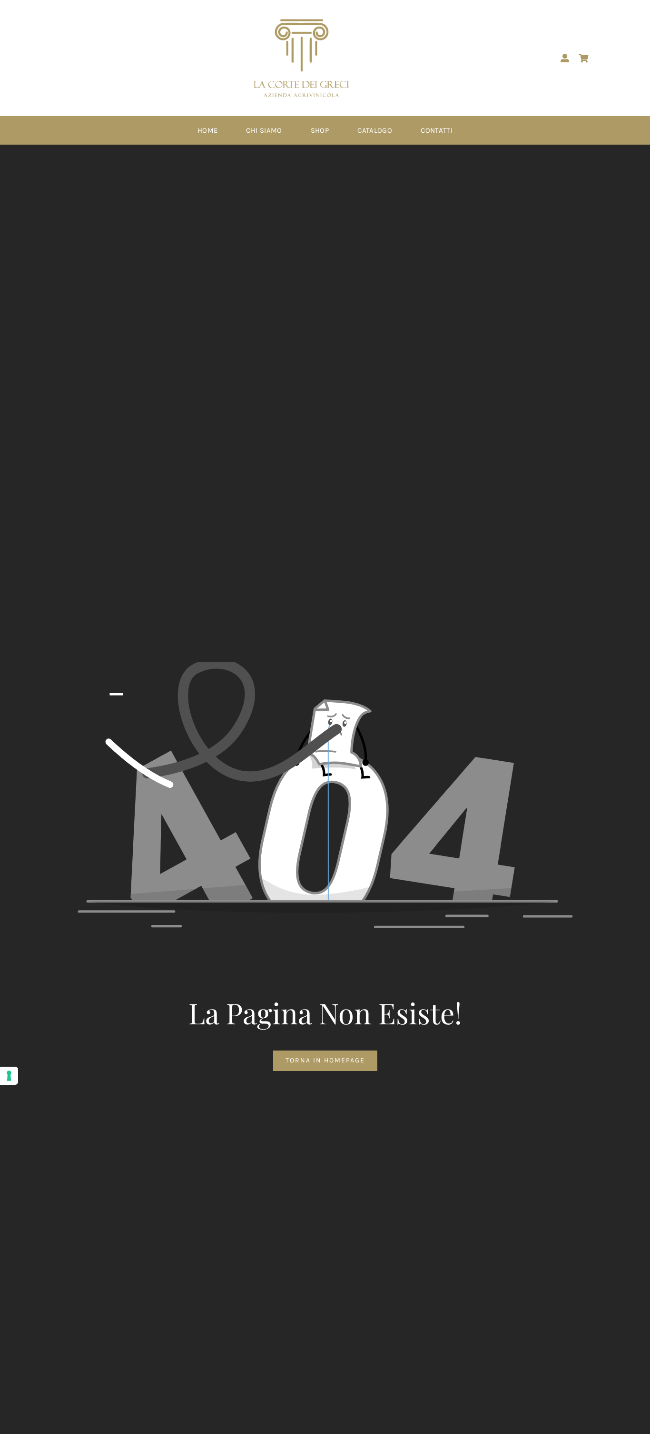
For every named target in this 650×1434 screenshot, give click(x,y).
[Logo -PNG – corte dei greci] (301, 22)
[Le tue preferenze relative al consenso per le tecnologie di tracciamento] (9, 1076)
